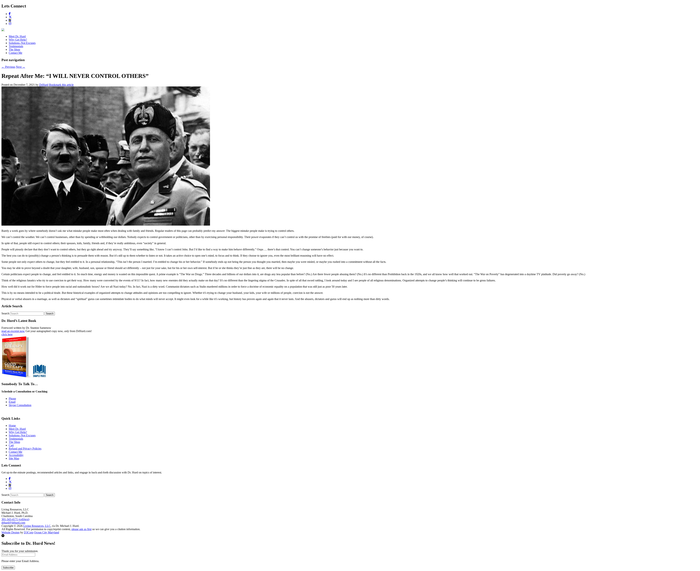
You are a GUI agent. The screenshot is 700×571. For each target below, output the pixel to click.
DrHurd (43, 84)
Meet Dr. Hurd (17, 36)
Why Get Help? (18, 39)
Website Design (10, 532)
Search (5, 313)
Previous (8, 66)
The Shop (14, 49)
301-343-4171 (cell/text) (15, 519)
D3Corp (28, 532)
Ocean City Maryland (46, 532)
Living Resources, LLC (37, 525)
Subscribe (8, 567)
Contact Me (15, 52)
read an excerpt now (13, 331)
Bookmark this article (61, 84)
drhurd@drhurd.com (13, 522)
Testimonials (16, 46)
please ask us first (81, 529)
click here (7, 334)
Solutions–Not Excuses (22, 42)
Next (20, 66)
